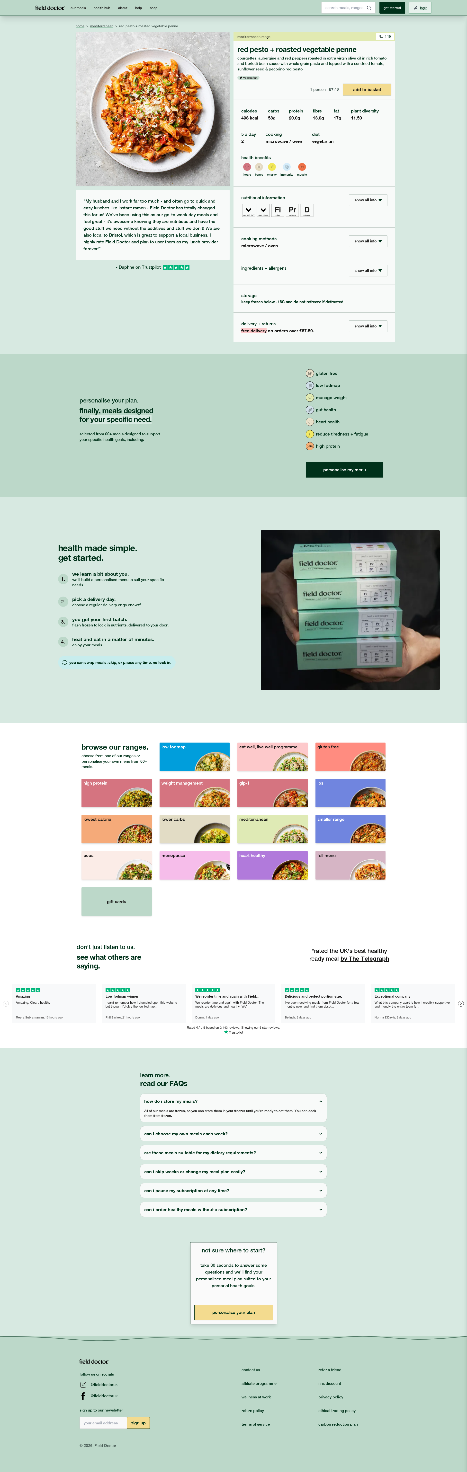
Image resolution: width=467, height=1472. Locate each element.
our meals (78, 8)
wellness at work (256, 1397)
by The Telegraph (365, 958)
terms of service (256, 1424)
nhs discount (329, 1383)
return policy (253, 1410)
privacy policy (330, 1397)
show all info (366, 200)
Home (80, 26)
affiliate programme (259, 1383)
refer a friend (329, 1370)
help (138, 8)
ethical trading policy (337, 1410)
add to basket (367, 89)
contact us (251, 1370)
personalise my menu (344, 469)
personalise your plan (233, 1312)
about (122, 8)
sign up (138, 1422)
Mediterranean (101, 26)
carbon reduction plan (338, 1424)
